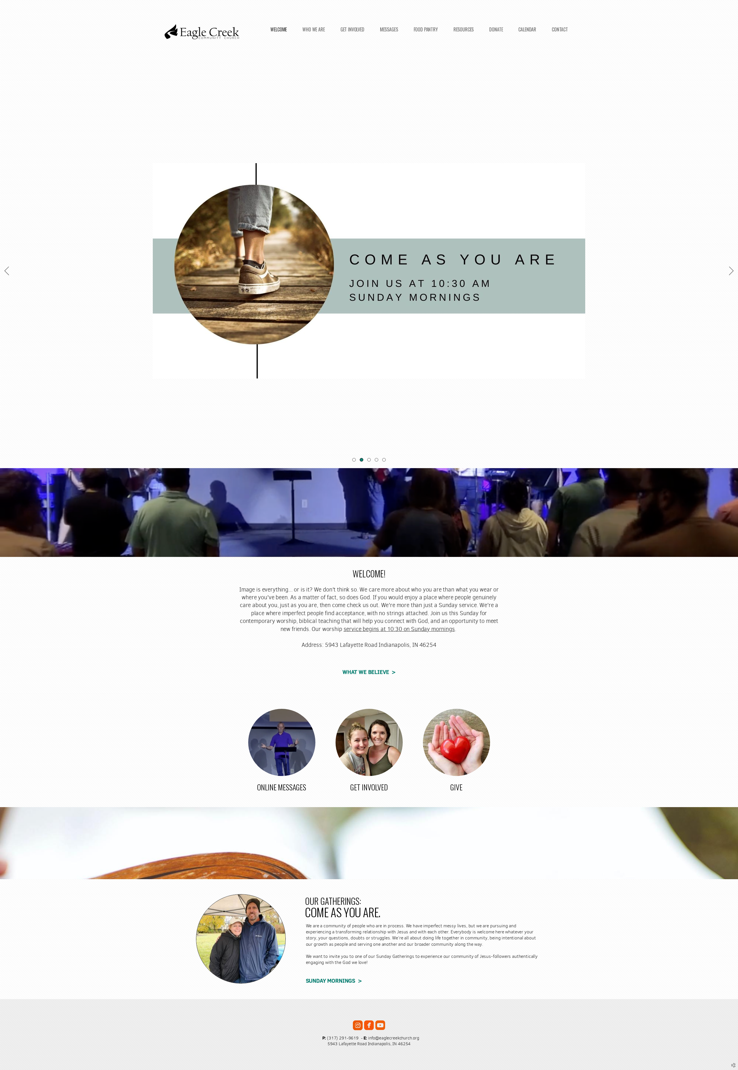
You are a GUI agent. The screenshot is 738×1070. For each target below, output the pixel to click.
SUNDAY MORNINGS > (334, 980)
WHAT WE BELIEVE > (369, 672)
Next (731, 271)
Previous (6, 271)
